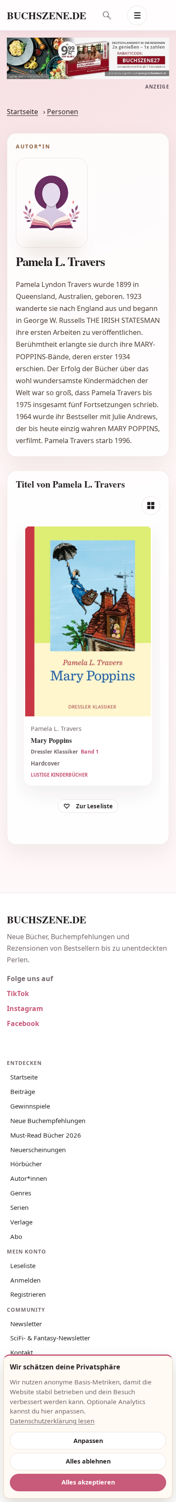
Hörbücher (26, 1163)
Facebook (23, 1023)
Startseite (22, 111)
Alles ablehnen (88, 1461)
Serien (19, 1207)
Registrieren (28, 1294)
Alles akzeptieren (88, 1482)
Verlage (21, 1222)
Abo (16, 1236)
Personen (62, 111)
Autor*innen (28, 1178)
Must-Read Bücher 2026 (45, 1135)
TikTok (18, 993)
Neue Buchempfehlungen (47, 1120)
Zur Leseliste (94, 806)
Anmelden (25, 1280)
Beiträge (22, 1091)
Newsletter (26, 1323)
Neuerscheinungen (38, 1149)
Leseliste (22, 1265)
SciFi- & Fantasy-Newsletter (50, 1337)
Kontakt (21, 1352)
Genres (20, 1193)
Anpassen (88, 1441)
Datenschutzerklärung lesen (52, 1420)
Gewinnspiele (30, 1106)
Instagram (25, 1008)
